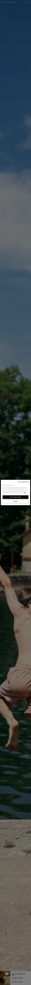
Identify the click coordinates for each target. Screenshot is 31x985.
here (25, 492)
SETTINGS (15, 501)
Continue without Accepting (23, 481)
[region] (15, 492)
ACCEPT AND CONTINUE (15, 497)
